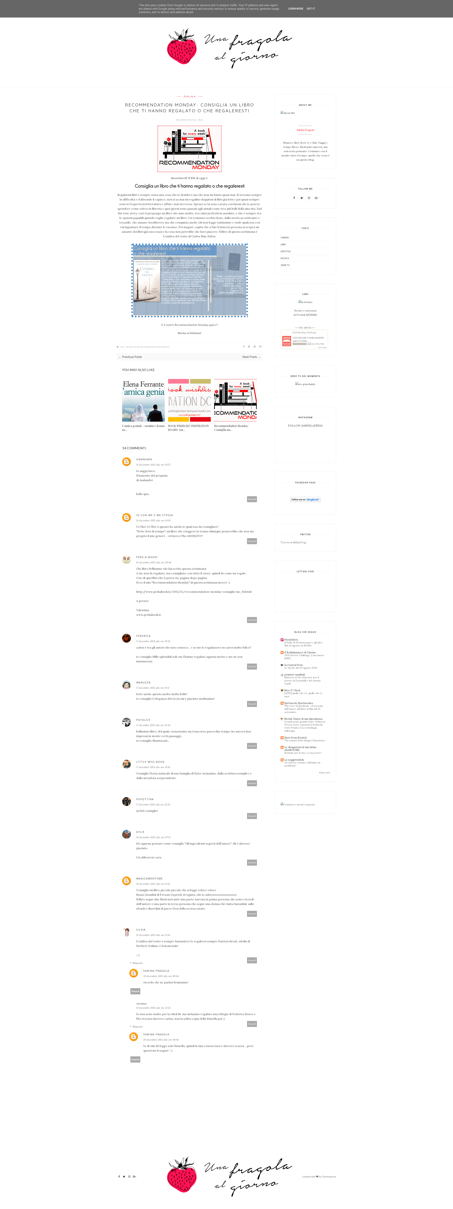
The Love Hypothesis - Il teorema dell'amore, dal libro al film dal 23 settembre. (303, 709)
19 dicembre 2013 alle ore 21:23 (153, 1007)
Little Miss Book (150, 761)
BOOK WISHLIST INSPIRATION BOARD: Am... (188, 428)
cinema (285, 237)
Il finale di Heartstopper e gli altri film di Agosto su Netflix (303, 644)
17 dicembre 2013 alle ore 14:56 (153, 767)
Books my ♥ (190, 96)
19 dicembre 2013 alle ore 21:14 (153, 935)
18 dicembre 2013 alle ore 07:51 (153, 837)
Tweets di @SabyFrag (293, 542)
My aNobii (305, 327)
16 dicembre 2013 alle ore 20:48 (153, 562)
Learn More (295, 8)
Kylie (140, 832)
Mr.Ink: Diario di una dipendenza (303, 718)
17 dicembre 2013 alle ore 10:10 (153, 641)
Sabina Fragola (188, 120)
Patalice (143, 719)
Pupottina (145, 799)
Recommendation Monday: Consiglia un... (231, 428)
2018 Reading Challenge (304, 332)
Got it (311, 8)
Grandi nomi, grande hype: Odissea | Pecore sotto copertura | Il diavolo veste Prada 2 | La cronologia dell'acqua (304, 726)
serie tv (285, 265)
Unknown (144, 459)
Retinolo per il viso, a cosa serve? (303, 752)
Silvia (141, 929)
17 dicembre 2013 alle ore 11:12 (152, 687)
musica (285, 258)
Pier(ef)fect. (291, 639)
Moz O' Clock (292, 690)
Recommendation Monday (155, 347)
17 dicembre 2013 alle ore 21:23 (153, 804)
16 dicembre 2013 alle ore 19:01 (153, 520)
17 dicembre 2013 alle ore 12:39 (153, 725)
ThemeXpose (329, 1176)
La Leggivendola (294, 759)
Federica (143, 636)
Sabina (296, 337)
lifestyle (286, 251)
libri (283, 244)
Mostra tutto (324, 772)
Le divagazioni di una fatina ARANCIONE (300, 749)
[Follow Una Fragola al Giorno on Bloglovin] (305, 501)
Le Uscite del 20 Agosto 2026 (300, 667)
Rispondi (252, 499)
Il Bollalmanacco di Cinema (300, 652)
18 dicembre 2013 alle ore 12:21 (153, 883)
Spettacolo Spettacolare (298, 703)
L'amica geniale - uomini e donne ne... (143, 428)
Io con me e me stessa (154, 515)
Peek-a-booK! (147, 557)
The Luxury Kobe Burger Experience (304, 740)
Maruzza (143, 682)
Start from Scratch (295, 737)
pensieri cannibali (294, 674)
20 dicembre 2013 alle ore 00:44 (161, 976)
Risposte (138, 963)
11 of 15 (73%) (318, 344)
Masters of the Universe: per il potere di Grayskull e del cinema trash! (302, 680)
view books (322, 347)
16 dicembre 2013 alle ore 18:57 (153, 464)
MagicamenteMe (149, 878)
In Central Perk (293, 665)
